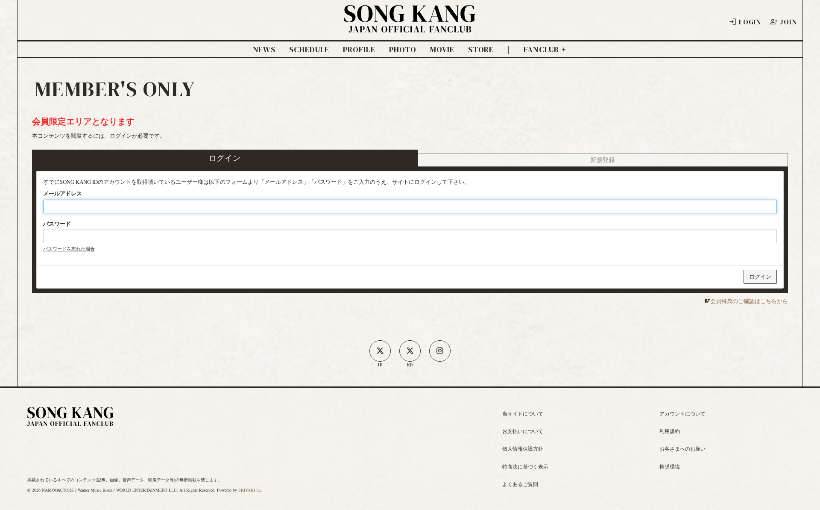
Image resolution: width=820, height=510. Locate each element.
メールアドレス (62, 193)
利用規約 (669, 430)
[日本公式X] (380, 351)
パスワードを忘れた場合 (69, 248)
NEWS (264, 49)
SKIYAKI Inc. (250, 490)
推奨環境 (669, 466)
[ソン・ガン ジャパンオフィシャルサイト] (410, 27)
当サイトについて (522, 413)
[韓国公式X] (410, 351)
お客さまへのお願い (682, 448)
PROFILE (359, 49)
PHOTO (403, 49)
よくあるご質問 (520, 484)
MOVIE (442, 49)
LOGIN (750, 22)
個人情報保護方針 (522, 448)
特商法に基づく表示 (525, 466)
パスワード (57, 223)
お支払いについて (522, 430)
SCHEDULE (309, 49)
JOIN (788, 22)
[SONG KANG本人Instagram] (440, 351)
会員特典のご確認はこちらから (749, 301)
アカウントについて (682, 413)
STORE (481, 49)
